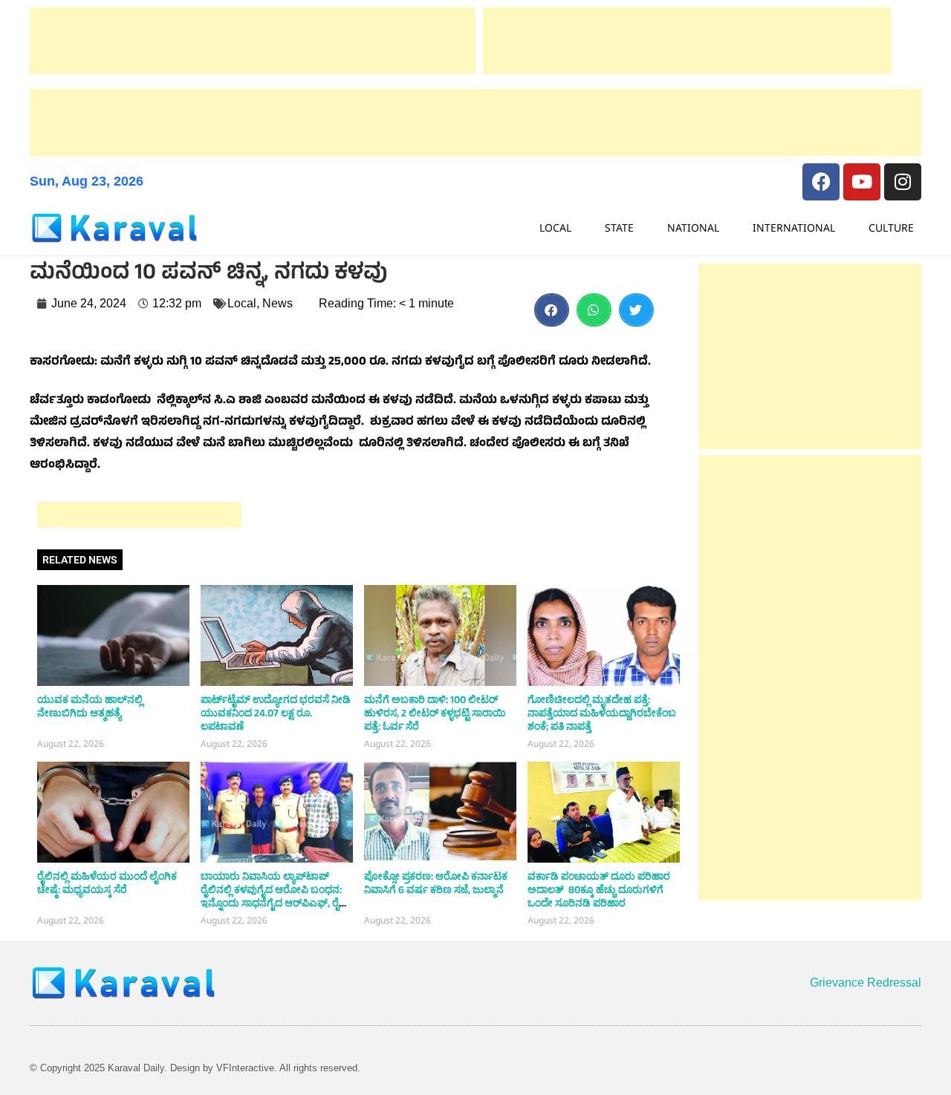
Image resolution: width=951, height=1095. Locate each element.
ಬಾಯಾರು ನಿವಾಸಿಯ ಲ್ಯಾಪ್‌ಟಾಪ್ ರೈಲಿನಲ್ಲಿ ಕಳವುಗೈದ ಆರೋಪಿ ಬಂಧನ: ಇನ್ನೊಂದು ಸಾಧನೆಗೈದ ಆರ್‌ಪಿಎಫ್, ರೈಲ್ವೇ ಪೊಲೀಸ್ (276, 896)
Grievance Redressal (865, 982)
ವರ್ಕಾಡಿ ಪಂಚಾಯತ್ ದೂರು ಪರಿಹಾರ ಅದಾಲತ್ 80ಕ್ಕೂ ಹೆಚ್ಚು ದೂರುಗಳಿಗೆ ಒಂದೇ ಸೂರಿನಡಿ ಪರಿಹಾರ (599, 890)
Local (555, 227)
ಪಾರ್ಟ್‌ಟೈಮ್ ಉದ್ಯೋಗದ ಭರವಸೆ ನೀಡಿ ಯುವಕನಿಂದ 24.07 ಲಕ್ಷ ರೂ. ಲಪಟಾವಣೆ (276, 713)
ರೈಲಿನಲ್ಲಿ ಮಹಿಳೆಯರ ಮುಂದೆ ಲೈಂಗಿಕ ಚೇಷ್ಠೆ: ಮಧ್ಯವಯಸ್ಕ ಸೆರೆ (107, 883)
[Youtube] (861, 181)
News (277, 303)
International (794, 227)
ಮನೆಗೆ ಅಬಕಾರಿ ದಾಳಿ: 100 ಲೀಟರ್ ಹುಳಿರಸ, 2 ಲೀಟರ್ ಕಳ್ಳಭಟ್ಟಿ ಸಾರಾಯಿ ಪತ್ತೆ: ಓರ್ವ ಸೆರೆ (435, 713)
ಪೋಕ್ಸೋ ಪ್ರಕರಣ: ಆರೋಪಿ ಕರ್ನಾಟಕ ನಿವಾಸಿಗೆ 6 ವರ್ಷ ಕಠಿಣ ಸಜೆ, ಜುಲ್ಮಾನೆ (435, 883)
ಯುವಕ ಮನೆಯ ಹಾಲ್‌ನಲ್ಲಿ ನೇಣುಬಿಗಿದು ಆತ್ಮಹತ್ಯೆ (90, 707)
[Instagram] (902, 181)
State (619, 227)
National (693, 227)
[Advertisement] (253, 40)
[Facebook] (821, 181)
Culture (891, 227)
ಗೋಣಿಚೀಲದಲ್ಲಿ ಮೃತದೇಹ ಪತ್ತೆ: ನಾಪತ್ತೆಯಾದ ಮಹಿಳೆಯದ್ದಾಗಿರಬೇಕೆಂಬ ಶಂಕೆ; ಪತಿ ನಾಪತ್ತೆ (602, 713)
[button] (551, 310)
